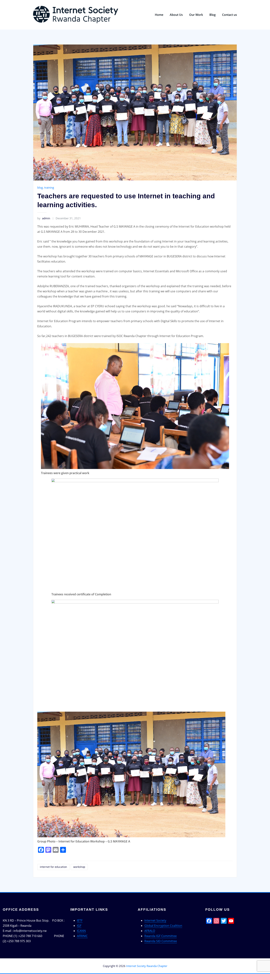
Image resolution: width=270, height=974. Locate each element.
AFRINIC (82, 936)
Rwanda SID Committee (160, 941)
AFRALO (149, 931)
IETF (79, 920)
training (49, 187)
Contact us (229, 15)
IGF (79, 926)
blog (40, 187)
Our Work (196, 15)
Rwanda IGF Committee (160, 936)
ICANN (81, 931)
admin (43, 218)
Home (159, 15)
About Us (176, 15)
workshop (79, 867)
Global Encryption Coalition (163, 926)
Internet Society (155, 920)
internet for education (53, 867)
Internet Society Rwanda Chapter (146, 966)
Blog (212, 15)
